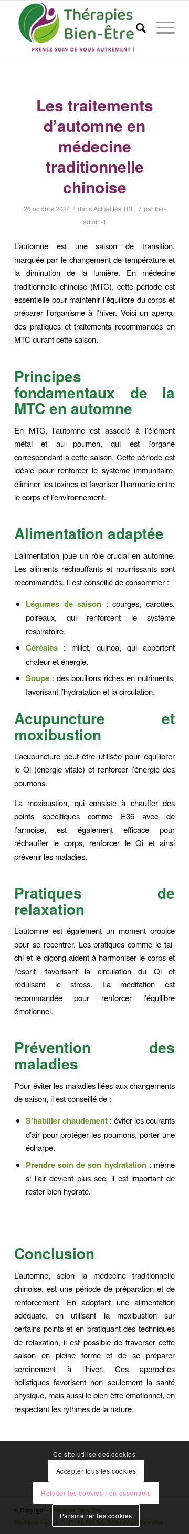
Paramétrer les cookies (96, 1515)
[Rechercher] (135, 28)
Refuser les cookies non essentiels (96, 1492)
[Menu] (160, 28)
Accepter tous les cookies (96, 1470)
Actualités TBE (114, 208)
